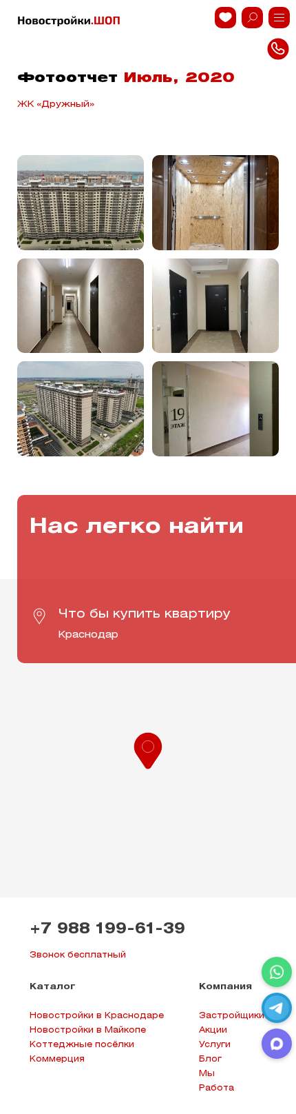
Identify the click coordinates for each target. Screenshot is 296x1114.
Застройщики (231, 1016)
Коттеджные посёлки (82, 1045)
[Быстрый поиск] (252, 17)
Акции (213, 1030)
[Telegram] (277, 1008)
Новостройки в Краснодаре (97, 1016)
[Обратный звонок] (279, 17)
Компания (225, 987)
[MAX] (277, 1044)
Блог (210, 1059)
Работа (216, 1088)
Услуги (215, 1045)
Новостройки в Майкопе (88, 1030)
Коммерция (57, 1059)
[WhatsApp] (277, 972)
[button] (148, 749)
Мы (207, 1073)
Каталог (53, 987)
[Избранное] (225, 17)
